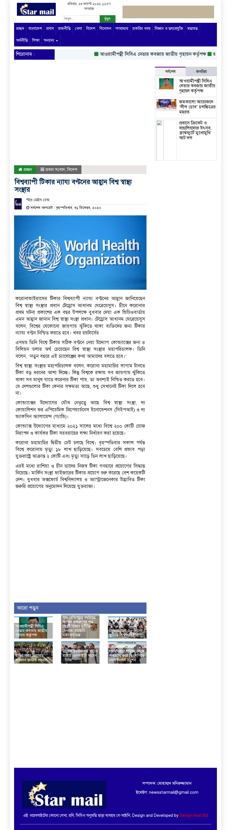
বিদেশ (90, 28)
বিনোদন (105, 28)
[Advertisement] (80, 120)
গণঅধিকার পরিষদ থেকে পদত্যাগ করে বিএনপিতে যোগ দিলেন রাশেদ (127, 655)
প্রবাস (50, 28)
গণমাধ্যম (121, 28)
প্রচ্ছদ (20, 28)
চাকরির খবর (141, 28)
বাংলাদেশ (35, 28)
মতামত (192, 28)
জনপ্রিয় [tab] (201, 71)
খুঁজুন (107, 19)
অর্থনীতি (22, 40)
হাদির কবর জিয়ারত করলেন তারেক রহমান (31, 657)
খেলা (78, 28)
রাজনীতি (64, 28)
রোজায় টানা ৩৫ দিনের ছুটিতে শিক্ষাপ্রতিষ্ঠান (126, 632)
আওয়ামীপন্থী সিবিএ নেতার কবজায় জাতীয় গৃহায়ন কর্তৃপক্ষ (146, 54)
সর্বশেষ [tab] (170, 71)
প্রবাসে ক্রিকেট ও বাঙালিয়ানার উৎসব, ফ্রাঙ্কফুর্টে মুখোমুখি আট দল (195, 130)
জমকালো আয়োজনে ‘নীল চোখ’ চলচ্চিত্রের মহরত (197, 107)
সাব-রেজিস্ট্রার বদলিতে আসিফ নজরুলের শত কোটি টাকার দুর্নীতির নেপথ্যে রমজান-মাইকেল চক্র (79, 626)
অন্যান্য (49, 40)
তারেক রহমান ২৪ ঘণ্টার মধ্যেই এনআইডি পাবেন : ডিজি (80, 655)
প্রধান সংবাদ (55, 169)
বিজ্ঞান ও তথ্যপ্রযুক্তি (169, 28)
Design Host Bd (193, 815)
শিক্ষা (35, 40)
